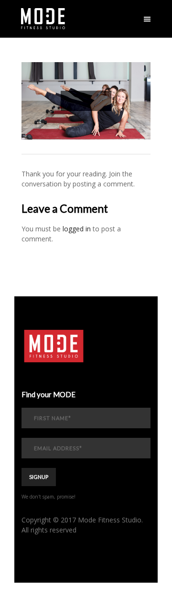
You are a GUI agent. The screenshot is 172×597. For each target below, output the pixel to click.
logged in (77, 228)
